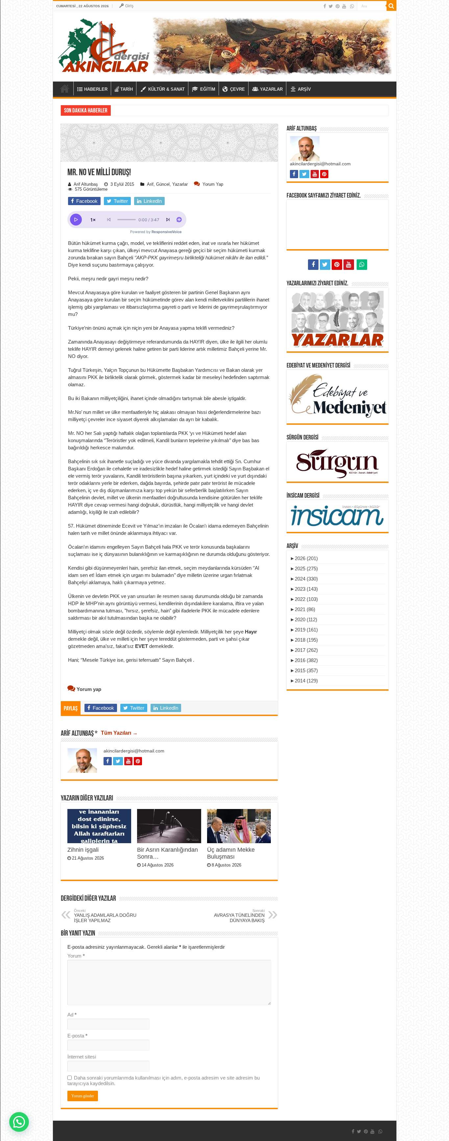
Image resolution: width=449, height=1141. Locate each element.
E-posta (77, 1035)
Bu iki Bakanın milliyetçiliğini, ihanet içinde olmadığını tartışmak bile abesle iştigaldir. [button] (157, 398)
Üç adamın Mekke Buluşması (231, 853)
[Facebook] (325, 6)
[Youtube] (344, 6)
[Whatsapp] (352, 6)
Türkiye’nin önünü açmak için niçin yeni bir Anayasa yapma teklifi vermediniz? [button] (151, 328)
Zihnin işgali (83, 849)
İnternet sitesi (81, 1056)
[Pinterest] (337, 6)
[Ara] (391, 6)
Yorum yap (212, 184)
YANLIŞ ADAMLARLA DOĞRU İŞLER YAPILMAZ (105, 916)
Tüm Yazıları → (119, 733)
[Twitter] (331, 6)
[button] (169, 187)
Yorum (76, 956)
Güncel (163, 184)
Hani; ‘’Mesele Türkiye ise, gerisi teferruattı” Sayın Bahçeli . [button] (131, 660)
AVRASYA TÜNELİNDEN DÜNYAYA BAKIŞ (239, 916)
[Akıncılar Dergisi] (104, 45)
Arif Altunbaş (86, 184)
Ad (72, 1014)
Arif (150, 184)
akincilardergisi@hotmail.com (134, 750)
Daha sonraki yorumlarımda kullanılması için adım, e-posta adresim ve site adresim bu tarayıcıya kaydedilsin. (163, 1080)
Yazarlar (180, 184)
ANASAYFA (64, 88)
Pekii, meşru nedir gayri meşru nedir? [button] (108, 278)
